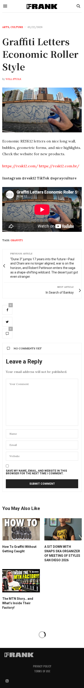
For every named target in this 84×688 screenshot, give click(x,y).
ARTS (5, 27)
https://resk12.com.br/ (59, 166)
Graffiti (17, 240)
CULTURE (17, 27)
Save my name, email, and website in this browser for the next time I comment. (36, 472)
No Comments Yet (28, 348)
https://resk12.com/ (20, 166)
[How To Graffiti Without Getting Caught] (21, 529)
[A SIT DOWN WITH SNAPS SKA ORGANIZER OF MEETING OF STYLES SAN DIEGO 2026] (63, 529)
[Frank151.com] (42, 6)
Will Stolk (13, 79)
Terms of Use (42, 671)
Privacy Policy (42, 666)
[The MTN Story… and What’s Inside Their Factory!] (21, 581)
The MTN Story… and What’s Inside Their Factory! (17, 603)
